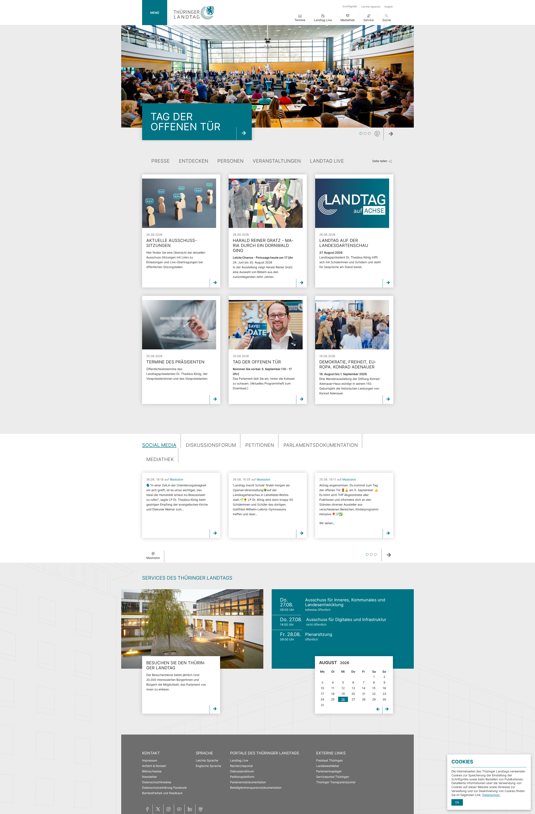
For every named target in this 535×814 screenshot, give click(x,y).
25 (333, 699)
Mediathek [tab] (160, 459)
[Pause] (377, 133)
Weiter (397, 135)
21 (363, 693)
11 (332, 688)
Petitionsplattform (242, 776)
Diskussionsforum (242, 771)
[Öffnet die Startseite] (193, 20)
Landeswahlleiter (327, 766)
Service (368, 20)
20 (353, 693)
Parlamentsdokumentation (248, 782)
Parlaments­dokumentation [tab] (320, 445)
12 (343, 688)
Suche (386, 20)
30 (384, 699)
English (389, 6)
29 (374, 699)
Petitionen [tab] (259, 445)
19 (343, 693)
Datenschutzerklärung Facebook (164, 787)
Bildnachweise (152, 771)
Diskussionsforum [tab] (211, 445)
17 (322, 693)
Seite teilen (379, 161)
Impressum (149, 760)
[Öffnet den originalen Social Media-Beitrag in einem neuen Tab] (215, 533)
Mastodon (176, 479)
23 (384, 693)
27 (353, 699)
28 (364, 699)
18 (333, 693)
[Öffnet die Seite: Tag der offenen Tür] (266, 324)
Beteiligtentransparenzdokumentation (256, 787)
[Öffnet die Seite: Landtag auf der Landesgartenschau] (352, 203)
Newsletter (149, 776)
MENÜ (154, 12)
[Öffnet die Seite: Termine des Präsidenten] (179, 324)
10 (322, 688)
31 (322, 705)
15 (374, 688)
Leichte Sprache (370, 6)
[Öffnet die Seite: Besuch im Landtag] (192, 629)
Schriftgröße (350, 6)
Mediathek (347, 20)
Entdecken (193, 161)
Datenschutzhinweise (156, 782)
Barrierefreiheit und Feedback (162, 793)
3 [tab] (369, 134)
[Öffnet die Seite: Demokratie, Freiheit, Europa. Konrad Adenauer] (352, 324)
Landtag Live (323, 20)
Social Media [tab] (159, 445)
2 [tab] (365, 134)
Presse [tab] (160, 161)
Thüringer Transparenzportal (335, 782)
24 (322, 699)
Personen (230, 161)
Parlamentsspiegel (328, 771)
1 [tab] (361, 134)
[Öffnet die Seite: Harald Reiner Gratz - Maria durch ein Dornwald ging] (266, 203)
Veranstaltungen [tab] (277, 161)
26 (343, 699)
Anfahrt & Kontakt (154, 766)
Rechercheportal (241, 766)
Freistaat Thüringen (329, 760)
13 (353, 688)
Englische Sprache (208, 766)
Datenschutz (491, 795)
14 (363, 688)
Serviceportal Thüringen (332, 776)
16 (384, 688)
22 (374, 693)
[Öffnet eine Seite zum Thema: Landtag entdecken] (244, 133)
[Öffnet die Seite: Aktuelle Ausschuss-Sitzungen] (179, 203)
